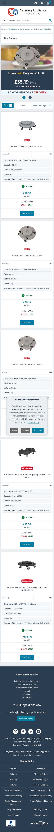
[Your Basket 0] (48, 3)
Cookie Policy (33, 422)
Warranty (13, 779)
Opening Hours (40, 814)
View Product (27, 213)
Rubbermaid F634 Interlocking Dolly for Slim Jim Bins (27, 476)
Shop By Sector (40, 809)
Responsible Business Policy (40, 795)
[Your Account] (42, 3)
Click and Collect (40, 774)
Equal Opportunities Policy (41, 790)
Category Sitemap (13, 809)
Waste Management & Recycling (18, 29)
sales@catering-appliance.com (28, 712)
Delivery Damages (40, 779)
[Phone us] (35, 3)
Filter (6, 105)
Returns (13, 784)
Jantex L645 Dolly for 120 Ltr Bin (27, 364)
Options (25, 430)
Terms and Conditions (13, 790)
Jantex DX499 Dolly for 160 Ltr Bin (27, 146)
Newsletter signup (26, 718)
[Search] (50, 20)
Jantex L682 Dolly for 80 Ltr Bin (24, 98)
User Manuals (13, 814)
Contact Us (40, 768)
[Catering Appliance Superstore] (27, 12)
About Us (13, 768)
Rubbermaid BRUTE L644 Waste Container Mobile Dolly (30, 98)
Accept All (38, 430)
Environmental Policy (13, 795)
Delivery (13, 774)
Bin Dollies (47, 29)
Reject (14, 430)
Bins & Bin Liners (36, 29)
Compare (5, 154)
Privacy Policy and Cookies (41, 800)
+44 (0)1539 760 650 (28, 705)
